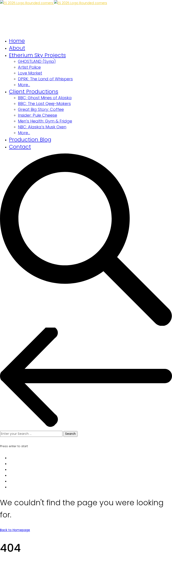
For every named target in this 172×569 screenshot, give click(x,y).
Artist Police (29, 67)
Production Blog (30, 139)
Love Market (30, 73)
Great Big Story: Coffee (41, 109)
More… (24, 85)
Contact (20, 146)
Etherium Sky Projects (37, 55)
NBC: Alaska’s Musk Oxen (42, 127)
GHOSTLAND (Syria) (37, 61)
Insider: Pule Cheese (37, 115)
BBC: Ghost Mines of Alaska (45, 98)
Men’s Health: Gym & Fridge (45, 121)
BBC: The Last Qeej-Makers (44, 103)
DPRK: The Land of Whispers (45, 79)
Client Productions (33, 91)
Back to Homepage (15, 530)
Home (17, 40)
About (17, 48)
